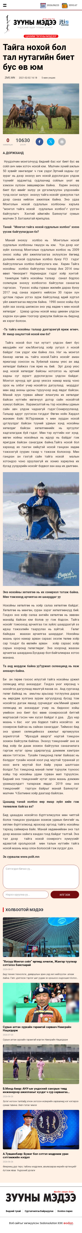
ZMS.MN (10, 77)
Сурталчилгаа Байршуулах (39, 1211)
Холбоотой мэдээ (24, 909)
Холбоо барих (64, 1211)
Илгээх (65, 894)
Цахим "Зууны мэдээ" (41, 36)
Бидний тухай (13, 1211)
